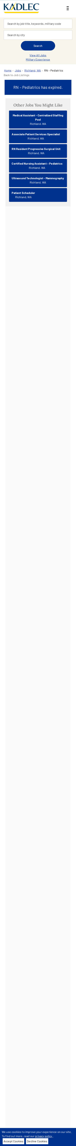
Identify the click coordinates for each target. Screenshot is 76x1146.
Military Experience (38, 59)
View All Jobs (38, 55)
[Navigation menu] (68, 5)
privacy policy (43, 1136)
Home (7, 70)
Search (38, 45)
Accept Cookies (13, 1141)
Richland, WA (32, 70)
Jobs (18, 70)
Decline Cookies (37, 1141)
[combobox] (38, 23)
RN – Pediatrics (53, 70)
